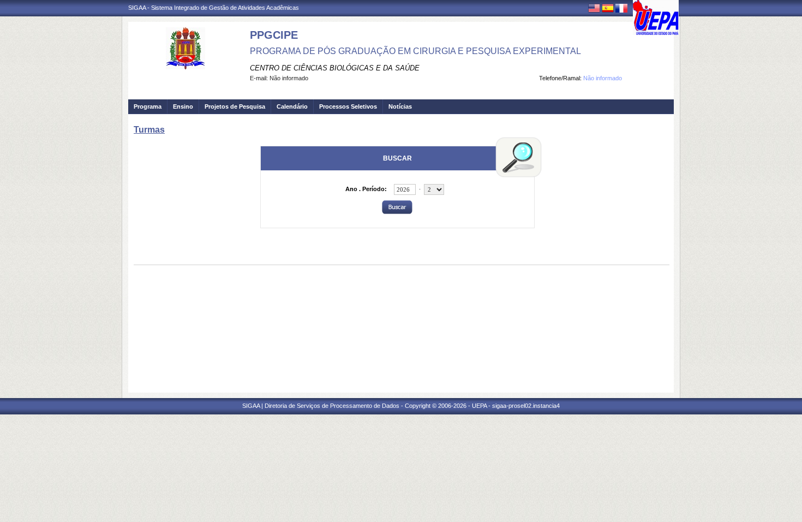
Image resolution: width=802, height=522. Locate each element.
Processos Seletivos (348, 106)
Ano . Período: (366, 189)
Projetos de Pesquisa (235, 106)
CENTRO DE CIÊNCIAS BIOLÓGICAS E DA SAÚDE (335, 68)
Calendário (292, 106)
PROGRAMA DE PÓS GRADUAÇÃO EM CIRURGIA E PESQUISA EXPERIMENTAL (415, 51)
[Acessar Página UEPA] (656, 17)
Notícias (400, 106)
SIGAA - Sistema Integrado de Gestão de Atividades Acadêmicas (213, 7)
